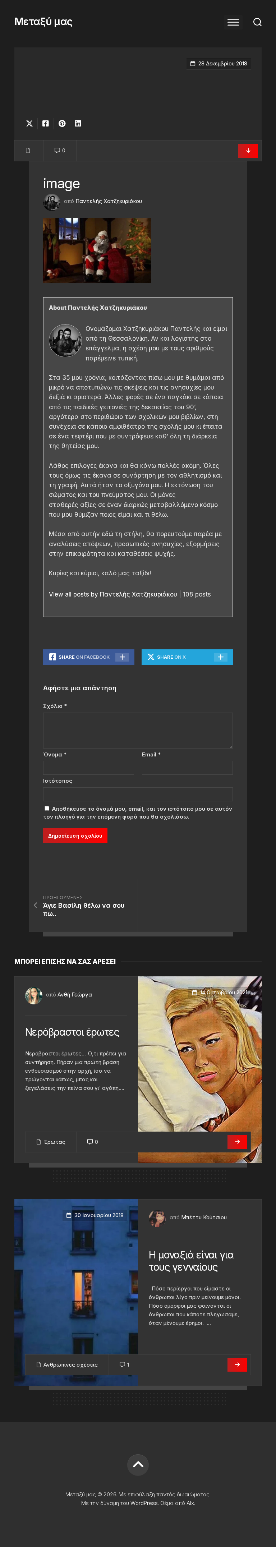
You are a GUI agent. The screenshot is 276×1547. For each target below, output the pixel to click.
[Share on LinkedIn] (78, 123)
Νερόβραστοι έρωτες (72, 1032)
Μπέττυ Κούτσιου (204, 1217)
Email (151, 754)
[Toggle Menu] (233, 22)
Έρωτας (54, 1141)
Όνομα (54, 754)
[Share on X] (31, 123)
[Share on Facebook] (45, 123)
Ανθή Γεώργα (75, 994)
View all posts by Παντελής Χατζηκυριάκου (113, 594)
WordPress (144, 1503)
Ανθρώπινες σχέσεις (70, 1364)
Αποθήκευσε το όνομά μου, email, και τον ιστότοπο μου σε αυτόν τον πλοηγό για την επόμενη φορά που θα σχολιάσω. (137, 812)
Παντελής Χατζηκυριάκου (108, 201)
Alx (190, 1503)
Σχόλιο (55, 706)
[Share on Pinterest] (62, 123)
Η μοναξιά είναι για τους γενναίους (191, 1261)
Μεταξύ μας (43, 21)
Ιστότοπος (57, 780)
